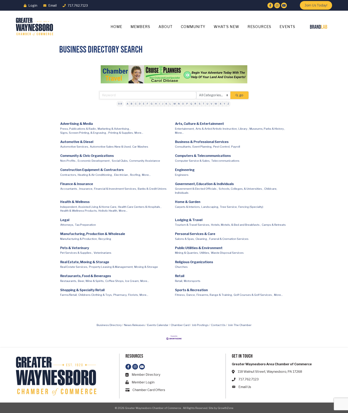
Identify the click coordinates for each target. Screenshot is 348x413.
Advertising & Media (76, 124)
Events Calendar (157, 325)
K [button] (166, 103)
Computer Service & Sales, (192, 160)
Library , (243, 128)
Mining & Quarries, (187, 252)
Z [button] (228, 103)
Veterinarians (102, 252)
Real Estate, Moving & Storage (84, 262)
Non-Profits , (68, 160)
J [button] (162, 103)
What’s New (226, 27)
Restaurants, (68, 281)
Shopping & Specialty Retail (82, 290)
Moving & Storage (146, 266)
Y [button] (224, 103)
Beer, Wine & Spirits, (91, 281)
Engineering (185, 170)
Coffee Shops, (114, 281)
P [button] (187, 103)
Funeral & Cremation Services (229, 238)
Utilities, (205, 252)
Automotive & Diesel (76, 142)
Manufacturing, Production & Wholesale (92, 234)
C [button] (136, 103)
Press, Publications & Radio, (78, 128)
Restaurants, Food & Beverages (85, 276)
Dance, (191, 294)
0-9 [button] (120, 103)
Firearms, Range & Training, (215, 294)
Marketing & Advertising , (114, 128)
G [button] (151, 103)
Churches (181, 266)
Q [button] (191, 103)
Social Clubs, (120, 160)
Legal (64, 220)
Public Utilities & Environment (199, 248)
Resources (259, 27)
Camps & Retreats (274, 224)
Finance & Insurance (76, 184)
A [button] (127, 103)
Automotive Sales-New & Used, (110, 146)
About (165, 27)
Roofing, (135, 174)
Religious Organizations (194, 262)
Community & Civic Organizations (87, 156)
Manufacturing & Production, (78, 238)
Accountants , (69, 188)
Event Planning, (202, 146)
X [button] (220, 103)
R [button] (195, 103)
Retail (179, 276)
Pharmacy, (120, 294)
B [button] (131, 103)
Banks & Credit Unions (152, 188)
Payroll (235, 146)
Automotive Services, (74, 146)
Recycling (104, 238)
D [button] (140, 103)
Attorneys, (67, 224)
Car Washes (140, 146)
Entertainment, (185, 128)
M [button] (175, 103)
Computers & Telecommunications (203, 156)
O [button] (183, 103)
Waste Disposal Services (227, 252)
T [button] (203, 103)
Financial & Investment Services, (115, 188)
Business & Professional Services (202, 142)
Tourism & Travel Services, (192, 224)
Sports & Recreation (191, 290)
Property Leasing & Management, (111, 266)
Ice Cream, (132, 281)
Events (287, 27)
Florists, (133, 294)
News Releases (134, 325)
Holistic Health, (108, 210)
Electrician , (121, 174)
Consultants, (183, 146)
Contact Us (218, 325)
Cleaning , (202, 238)
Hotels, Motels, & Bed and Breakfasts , (236, 224)
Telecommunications (225, 160)
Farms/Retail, (68, 294)
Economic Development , (94, 160)
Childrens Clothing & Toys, (95, 294)
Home (116, 27)
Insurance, (86, 188)
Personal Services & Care (195, 234)
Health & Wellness (75, 202)
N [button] (179, 103)
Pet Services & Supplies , (76, 252)
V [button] (211, 103)
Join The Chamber (240, 325)
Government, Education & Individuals (204, 184)
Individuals (181, 192)
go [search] (241, 95)
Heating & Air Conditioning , (95, 174)
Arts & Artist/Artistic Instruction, (216, 128)
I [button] (159, 103)
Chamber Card (180, 325)
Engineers (181, 174)
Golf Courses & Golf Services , (253, 294)
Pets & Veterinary (74, 248)
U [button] (207, 103)
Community (193, 27)
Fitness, (180, 294)
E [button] (143, 103)
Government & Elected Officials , (196, 188)
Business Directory (109, 325)
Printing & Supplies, (121, 132)
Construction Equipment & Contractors (92, 170)
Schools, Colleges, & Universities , (241, 188)
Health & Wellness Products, (78, 210)
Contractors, (68, 174)
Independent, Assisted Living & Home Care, (88, 206)
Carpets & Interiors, (187, 206)
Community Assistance (144, 160)
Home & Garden (187, 202)
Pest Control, (221, 146)
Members (140, 27)
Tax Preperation (85, 224)
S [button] (199, 103)
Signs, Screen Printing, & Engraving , (83, 132)
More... (139, 132)
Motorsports (192, 281)
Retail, (179, 281)
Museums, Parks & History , (267, 128)
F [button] (147, 103)
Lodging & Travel (188, 220)
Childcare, (270, 188)
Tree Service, (228, 206)
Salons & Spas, (185, 238)
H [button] (156, 103)
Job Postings (200, 325)
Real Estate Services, (74, 266)
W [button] (216, 103)
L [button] (170, 103)
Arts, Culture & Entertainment (199, 124)
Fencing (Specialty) (250, 206)
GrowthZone (225, 408)
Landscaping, (210, 206)
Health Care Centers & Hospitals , (139, 206)
